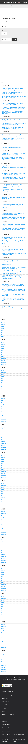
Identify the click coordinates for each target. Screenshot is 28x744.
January (3, 322)
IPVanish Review (6, 264)
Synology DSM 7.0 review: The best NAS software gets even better (13, 190)
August (3, 336)
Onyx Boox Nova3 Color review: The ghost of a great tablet (14, 197)
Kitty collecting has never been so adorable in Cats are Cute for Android (14, 124)
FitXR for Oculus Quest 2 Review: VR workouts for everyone (12, 93)
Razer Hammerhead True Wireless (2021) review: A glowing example (13, 214)
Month (3, 37)
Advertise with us (6, 724)
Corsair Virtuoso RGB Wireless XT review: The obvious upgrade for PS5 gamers (13, 177)
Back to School (13, 6)
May (2, 330)
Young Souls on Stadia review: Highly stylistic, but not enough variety (12, 89)
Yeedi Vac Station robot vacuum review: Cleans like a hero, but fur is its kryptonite (13, 307)
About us (4, 718)
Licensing (4, 711)
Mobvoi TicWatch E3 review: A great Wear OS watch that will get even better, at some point (14, 291)
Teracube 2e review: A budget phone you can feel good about (13, 225)
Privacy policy (5, 698)
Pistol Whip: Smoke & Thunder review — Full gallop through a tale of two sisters (13, 108)
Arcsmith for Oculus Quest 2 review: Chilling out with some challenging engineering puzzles (12, 277)
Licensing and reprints (7, 727)
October (3, 360)
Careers (4, 708)
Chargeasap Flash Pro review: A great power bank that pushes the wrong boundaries (12, 112)
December (3, 364)
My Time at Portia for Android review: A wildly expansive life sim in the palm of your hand (13, 286)
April (2, 328)
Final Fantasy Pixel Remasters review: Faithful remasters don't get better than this (13, 299)
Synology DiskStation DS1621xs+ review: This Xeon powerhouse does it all (13, 146)
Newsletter (4, 721)
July (2, 334)
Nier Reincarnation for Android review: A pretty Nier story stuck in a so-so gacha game (13, 230)
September (3, 358)
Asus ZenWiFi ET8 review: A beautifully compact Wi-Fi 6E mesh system (13, 127)
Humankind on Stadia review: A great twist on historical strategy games (14, 174)
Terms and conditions (7, 691)
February (3, 324)
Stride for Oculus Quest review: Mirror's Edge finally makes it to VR (13, 261)
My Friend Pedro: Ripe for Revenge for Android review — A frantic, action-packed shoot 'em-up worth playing (14, 272)
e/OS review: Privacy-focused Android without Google (12, 250)
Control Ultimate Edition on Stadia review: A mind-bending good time (14, 267)
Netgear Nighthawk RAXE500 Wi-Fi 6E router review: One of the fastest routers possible (13, 206)
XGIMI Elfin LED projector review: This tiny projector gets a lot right (14, 96)
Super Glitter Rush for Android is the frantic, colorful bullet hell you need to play (14, 166)
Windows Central (6, 731)
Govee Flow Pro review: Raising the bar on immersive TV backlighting (14, 135)
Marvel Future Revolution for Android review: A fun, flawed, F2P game (12, 104)
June (2, 332)
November (3, 362)
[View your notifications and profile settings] (15, 2)
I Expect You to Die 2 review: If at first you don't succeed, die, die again (13, 154)
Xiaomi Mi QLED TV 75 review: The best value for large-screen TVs (13, 139)
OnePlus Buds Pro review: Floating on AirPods (12, 120)
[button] (26, 2)
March (2, 326)
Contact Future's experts (8, 695)
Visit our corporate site (13, 681)
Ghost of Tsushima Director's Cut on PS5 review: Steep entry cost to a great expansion (13, 186)
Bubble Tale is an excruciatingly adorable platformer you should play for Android (13, 217)
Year (2, 30)
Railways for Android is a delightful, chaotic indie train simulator (14, 253)
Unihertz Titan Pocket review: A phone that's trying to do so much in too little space (13, 158)
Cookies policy (5, 701)
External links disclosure (8, 714)
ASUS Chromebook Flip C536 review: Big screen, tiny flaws (13, 237)
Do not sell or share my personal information (13, 734)
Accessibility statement (7, 705)
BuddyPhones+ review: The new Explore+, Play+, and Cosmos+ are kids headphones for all (14, 242)
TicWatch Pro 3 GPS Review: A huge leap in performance (14, 294)
